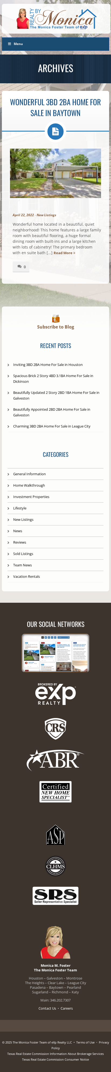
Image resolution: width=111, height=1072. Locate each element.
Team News (22, 565)
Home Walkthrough (29, 485)
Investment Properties (31, 496)
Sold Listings (23, 553)
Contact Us (47, 1008)
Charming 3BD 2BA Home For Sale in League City (52, 426)
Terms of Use (85, 1042)
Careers (67, 1008)
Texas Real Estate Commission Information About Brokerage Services (55, 1054)
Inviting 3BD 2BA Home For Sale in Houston (48, 364)
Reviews (19, 542)
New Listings (46, 215)
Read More (63, 252)
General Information (29, 473)
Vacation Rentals (26, 576)
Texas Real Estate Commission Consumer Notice (55, 1059)
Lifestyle (19, 508)
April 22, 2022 (23, 215)
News (17, 530)
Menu (18, 44)
